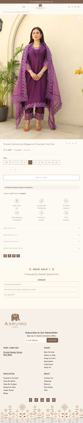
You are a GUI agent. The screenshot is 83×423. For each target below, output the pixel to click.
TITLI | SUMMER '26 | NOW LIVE (41, 2)
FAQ (45, 390)
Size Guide (48, 387)
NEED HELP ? (41, 269)
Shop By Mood (9, 381)
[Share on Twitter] (70, 143)
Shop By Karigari (10, 384)
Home (4, 12)
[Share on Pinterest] (73, 143)
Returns (47, 384)
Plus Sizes (7, 355)
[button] (41, 420)
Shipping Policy (11, 241)
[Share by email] (76, 143)
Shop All (47, 367)
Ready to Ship (49, 355)
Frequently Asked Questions (41, 274)
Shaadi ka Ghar (9, 387)
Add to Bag (41, 177)
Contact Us (48, 378)
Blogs (5, 393)
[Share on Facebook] (67, 143)
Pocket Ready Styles (12, 352)
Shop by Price (49, 358)
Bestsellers (48, 361)
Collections (48, 364)
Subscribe (52, 340)
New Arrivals (49, 352)
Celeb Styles (8, 390)
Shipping (47, 381)
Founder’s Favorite (10, 378)
